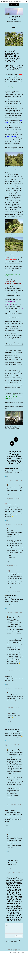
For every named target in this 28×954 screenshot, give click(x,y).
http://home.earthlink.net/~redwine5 (14, 402)
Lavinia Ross (16, 64)
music (6, 67)
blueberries (8, 65)
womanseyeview (13, 595)
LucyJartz (11, 810)
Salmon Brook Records (11, 69)
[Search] (16, 4)
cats (13, 65)
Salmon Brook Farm (15, 68)
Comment (18, 935)
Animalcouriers (13, 729)
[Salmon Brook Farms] (14, 12)
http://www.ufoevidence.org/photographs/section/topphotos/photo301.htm (14, 344)
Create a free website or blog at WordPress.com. (14, 950)
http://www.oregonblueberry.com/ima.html (14, 148)
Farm (16, 65)
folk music (12, 66)
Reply (21, 480)
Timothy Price (12, 469)
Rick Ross (16, 67)
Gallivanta (11, 504)
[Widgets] (11, 4)
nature (11, 67)
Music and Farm (9, 49)
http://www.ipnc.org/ (14, 317)
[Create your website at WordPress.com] (14, 1)
